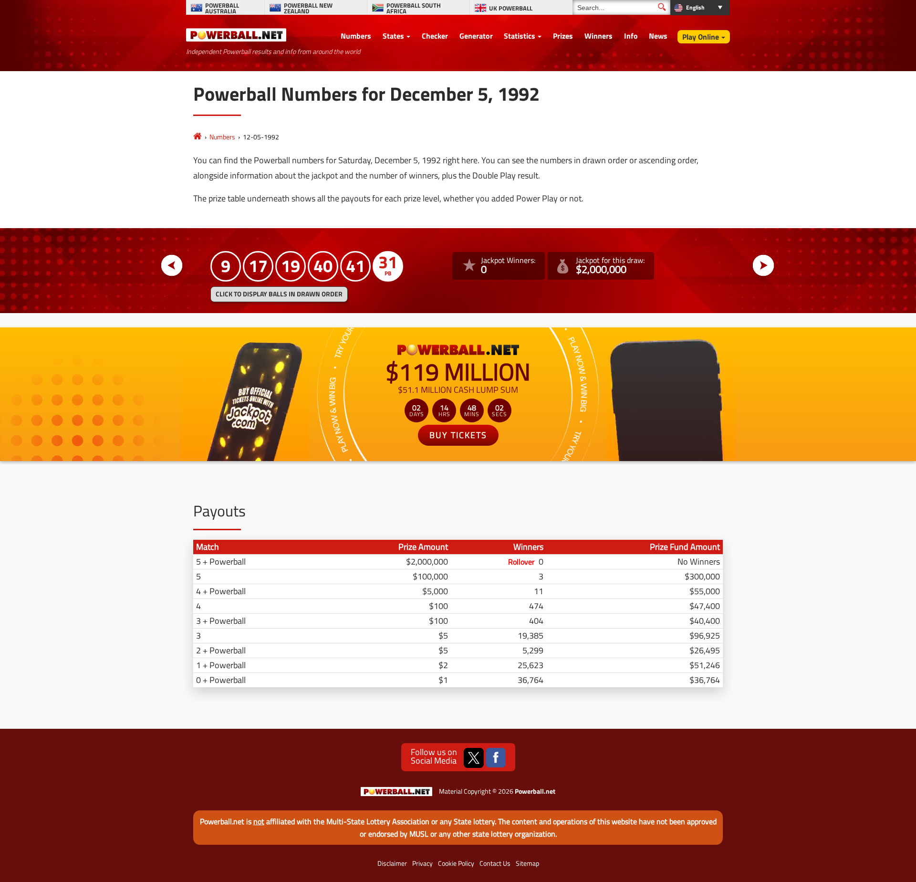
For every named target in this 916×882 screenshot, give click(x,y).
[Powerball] (197, 137)
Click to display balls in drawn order (279, 294)
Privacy (422, 863)
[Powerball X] (474, 758)
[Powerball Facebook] (496, 758)
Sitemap (527, 863)
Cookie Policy (456, 863)
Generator (476, 36)
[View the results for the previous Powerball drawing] (172, 265)
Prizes (563, 36)
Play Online (700, 36)
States (393, 36)
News (658, 36)
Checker (435, 36)
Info (631, 36)
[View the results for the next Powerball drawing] (763, 265)
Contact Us (494, 863)
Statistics (519, 36)
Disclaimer (392, 863)
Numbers (356, 36)
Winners (598, 36)
